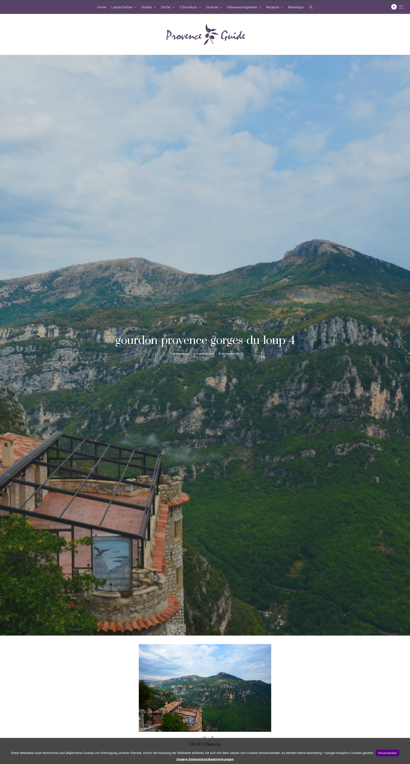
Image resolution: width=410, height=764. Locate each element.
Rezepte (272, 7)
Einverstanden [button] (387, 753)
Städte (146, 7)
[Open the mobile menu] (401, 7)
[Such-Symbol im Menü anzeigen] (311, 7)
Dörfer (166, 7)
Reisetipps (296, 7)
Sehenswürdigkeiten (242, 7)
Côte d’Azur (188, 7)
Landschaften (121, 7)
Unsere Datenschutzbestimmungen (205, 759)
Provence (182, 353)
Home (101, 7)
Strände (212, 7)
